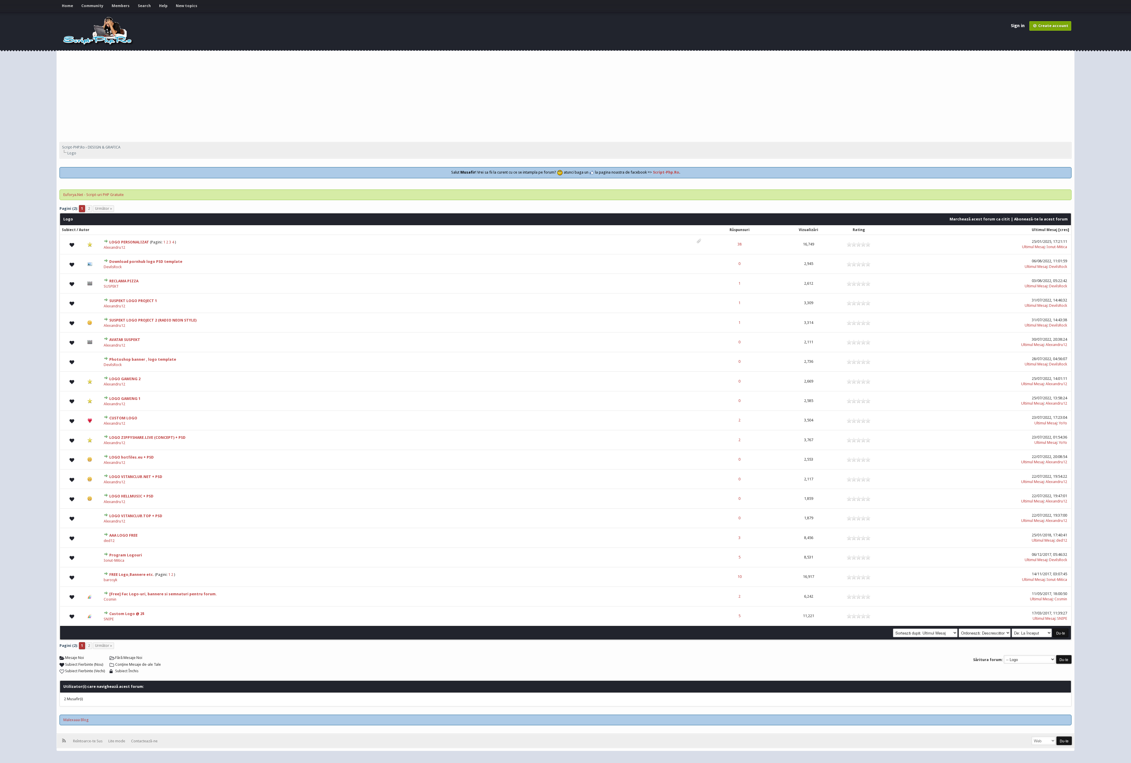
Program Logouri (125, 555)
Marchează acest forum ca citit (980, 219)
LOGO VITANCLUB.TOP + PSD (135, 516)
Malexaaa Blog (76, 720)
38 (740, 244)
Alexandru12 (114, 247)
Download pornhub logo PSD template (145, 261)
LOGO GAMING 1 (124, 398)
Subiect (69, 230)
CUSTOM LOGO (123, 418)
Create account (1052, 26)
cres (1064, 230)
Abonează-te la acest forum (1041, 219)
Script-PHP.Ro (73, 147)
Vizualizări (808, 230)
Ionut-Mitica (1056, 247)
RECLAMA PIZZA (123, 281)
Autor (84, 230)
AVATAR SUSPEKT (124, 339)
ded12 (109, 540)
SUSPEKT (111, 286)
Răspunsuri (740, 230)
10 (740, 576)
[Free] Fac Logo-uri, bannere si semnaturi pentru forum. (163, 594)
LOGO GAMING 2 (124, 379)
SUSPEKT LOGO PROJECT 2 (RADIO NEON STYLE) (152, 320)
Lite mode (117, 741)
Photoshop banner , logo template (142, 359)
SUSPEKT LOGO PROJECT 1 (133, 301)
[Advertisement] (565, 98)
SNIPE (109, 619)
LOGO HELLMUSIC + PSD (131, 496)
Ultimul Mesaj (1044, 230)
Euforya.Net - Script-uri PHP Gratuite (93, 194)
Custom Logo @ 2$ (126, 614)
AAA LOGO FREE (123, 535)
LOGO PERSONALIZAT (129, 242)
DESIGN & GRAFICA (104, 147)
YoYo (1063, 423)
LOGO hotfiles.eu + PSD (131, 457)
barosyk (110, 580)
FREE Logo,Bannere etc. (131, 574)
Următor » (103, 209)
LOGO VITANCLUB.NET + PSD (135, 476)
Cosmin (110, 599)
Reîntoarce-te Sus (88, 741)
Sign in (1018, 25)
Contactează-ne (144, 741)
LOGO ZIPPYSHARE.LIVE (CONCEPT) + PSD (147, 437)
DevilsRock (113, 267)
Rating (859, 230)
